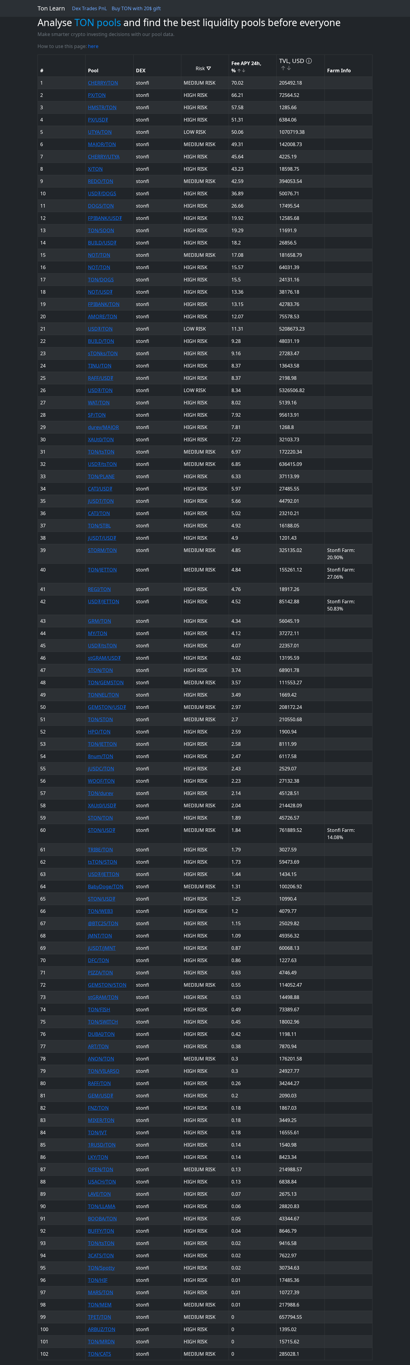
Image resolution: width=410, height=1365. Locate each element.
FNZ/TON (98, 1108)
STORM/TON (102, 550)
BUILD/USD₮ (102, 242)
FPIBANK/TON (103, 304)
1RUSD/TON (102, 1145)
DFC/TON (98, 960)
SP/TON (97, 415)
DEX (141, 70)
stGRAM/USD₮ (104, 658)
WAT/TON (99, 402)
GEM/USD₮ (100, 1095)
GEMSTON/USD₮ (107, 707)
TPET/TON (99, 1317)
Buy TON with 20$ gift (136, 8)
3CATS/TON (101, 1255)
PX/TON (97, 95)
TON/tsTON (101, 451)
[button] (89, 8)
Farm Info (339, 70)
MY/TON (97, 633)
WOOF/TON (101, 781)
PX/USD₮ (98, 119)
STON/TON (100, 670)
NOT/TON (99, 255)
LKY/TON (98, 1157)
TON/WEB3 (100, 911)
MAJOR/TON (102, 144)
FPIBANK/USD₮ (105, 218)
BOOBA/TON (102, 1218)
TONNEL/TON (103, 695)
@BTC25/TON (103, 923)
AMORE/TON (102, 316)
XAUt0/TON (101, 439)
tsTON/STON (102, 862)
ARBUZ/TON (101, 1329)
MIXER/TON (101, 1120)
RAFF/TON (99, 1083)
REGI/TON (99, 589)
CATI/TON (99, 513)
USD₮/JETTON (103, 601)
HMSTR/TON (102, 107)
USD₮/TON (100, 329)
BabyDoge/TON (105, 886)
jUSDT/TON (101, 501)
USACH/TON (102, 1181)
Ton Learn (51, 8)
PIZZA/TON (100, 972)
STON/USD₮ (101, 830)
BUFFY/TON (101, 1231)
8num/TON (100, 756)
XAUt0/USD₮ (102, 805)
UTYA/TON (100, 132)
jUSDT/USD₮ (102, 538)
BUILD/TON (101, 341)
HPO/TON (99, 731)
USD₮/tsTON (102, 464)
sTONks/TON (103, 353)
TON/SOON (101, 230)
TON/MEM (100, 1304)
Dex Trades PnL (89, 8)
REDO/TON (100, 181)
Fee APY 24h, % (246, 67)
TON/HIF (97, 1280)
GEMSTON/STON (107, 985)
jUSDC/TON (101, 768)
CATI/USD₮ (100, 488)
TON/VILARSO (103, 1071)
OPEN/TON (100, 1169)
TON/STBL (99, 525)
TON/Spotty (101, 1267)
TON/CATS (99, 1354)
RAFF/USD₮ (100, 378)
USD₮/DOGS (102, 193)
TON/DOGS (101, 279)
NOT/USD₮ (100, 292)
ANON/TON (101, 1058)
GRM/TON (99, 621)
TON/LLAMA (101, 1206)
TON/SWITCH (103, 1021)
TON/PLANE (101, 476)
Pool (93, 70)
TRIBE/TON (100, 849)
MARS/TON (100, 1292)
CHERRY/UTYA (103, 156)
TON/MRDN (101, 1341)
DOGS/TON (101, 205)
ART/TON (98, 1046)
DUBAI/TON (101, 1034)
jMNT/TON (100, 935)
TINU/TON (99, 365)
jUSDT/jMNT (102, 948)
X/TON (95, 169)
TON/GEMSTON (106, 682)
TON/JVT (97, 1132)
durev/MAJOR (103, 427)
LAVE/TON (99, 1194)
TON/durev (100, 793)
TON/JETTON (102, 569)
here (93, 46)
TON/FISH (99, 1009)
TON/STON (100, 719)
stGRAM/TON (103, 997)
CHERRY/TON (103, 83)
